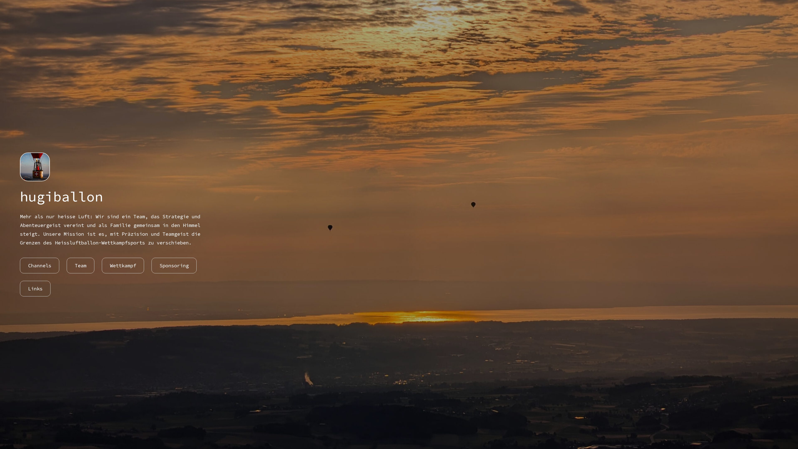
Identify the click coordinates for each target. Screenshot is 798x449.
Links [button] (35, 288)
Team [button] (80, 265)
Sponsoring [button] (174, 265)
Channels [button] (39, 265)
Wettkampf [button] (123, 265)
